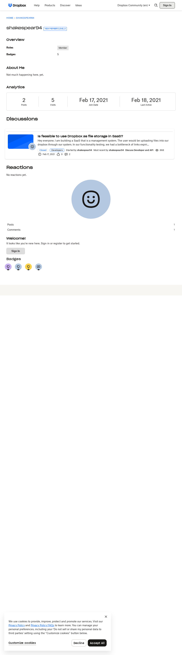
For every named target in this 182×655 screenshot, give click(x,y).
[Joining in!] (38, 266)
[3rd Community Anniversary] (8, 266)
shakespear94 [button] (84, 150)
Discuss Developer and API (139, 150)
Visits (53, 105)
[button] (32, 146)
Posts (24, 105)
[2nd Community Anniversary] (18, 266)
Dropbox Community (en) (132, 5)
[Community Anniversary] (28, 266)
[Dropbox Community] (17, 5)
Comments (91, 229)
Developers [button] (57, 150)
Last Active (146, 105)
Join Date (93, 105)
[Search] (156, 5)
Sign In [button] (15, 250)
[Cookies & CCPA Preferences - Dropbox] (57, 631)
